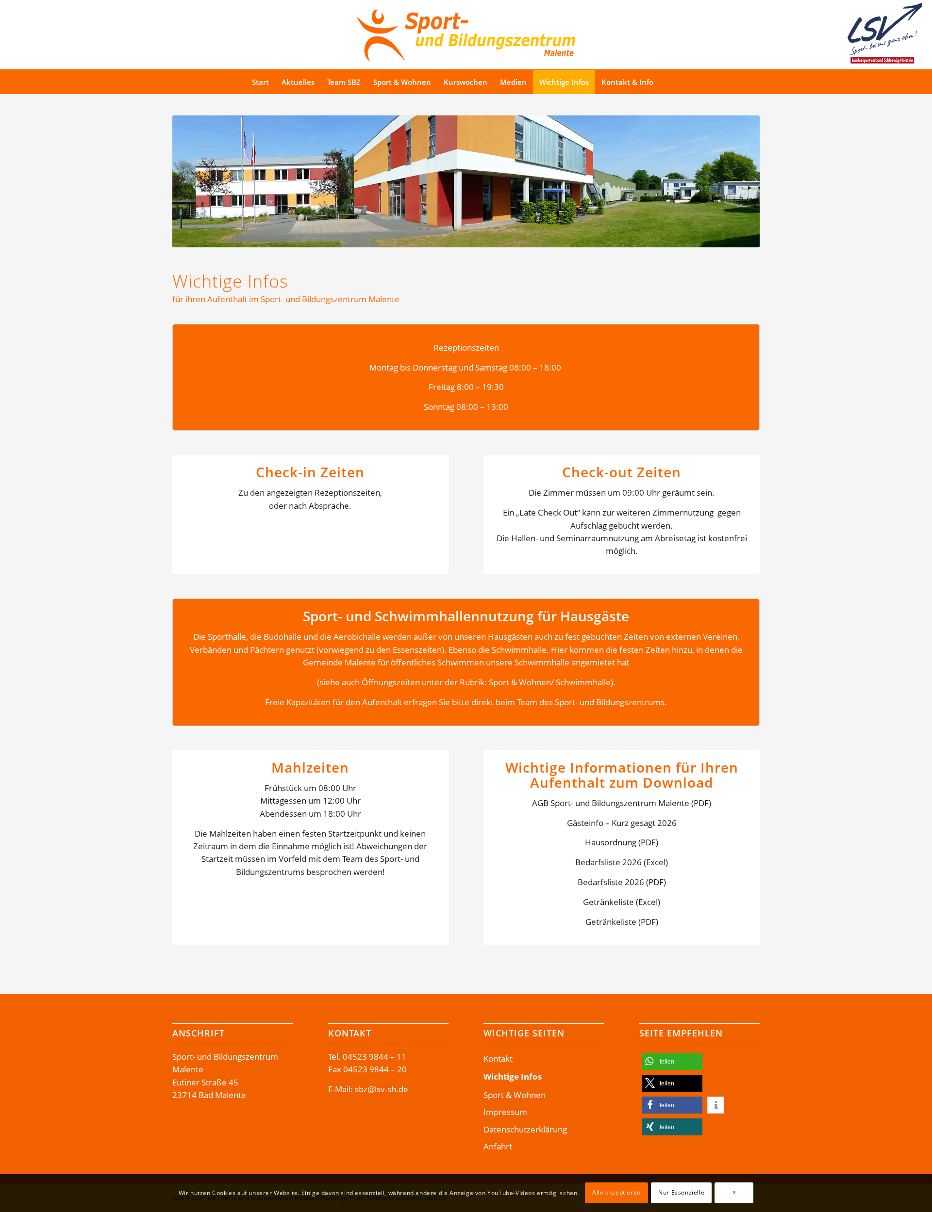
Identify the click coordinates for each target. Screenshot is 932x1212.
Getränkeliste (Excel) (621, 901)
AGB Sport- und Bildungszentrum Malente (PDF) (621, 802)
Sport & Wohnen (514, 1094)
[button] (672, 1061)
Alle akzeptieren (616, 1193)
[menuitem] (260, 82)
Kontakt (498, 1058)
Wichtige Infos (512, 1076)
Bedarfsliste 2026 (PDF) (622, 882)
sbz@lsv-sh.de (381, 1089)
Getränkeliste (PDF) (621, 921)
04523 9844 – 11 (374, 1056)
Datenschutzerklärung (525, 1129)
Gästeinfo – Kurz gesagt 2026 (622, 822)
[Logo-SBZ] (466, 33)
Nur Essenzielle (681, 1193)
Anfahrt (497, 1146)
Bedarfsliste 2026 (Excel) (621, 862)
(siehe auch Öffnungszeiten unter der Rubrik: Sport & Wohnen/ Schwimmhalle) (465, 682)
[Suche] (677, 82)
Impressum (505, 1111)
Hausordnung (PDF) (621, 842)
